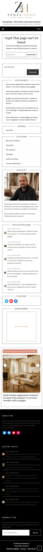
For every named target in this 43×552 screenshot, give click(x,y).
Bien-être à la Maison (13, 141)
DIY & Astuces (10, 150)
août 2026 (9, 130)
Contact (23, 549)
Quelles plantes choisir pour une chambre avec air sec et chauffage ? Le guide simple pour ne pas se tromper (22, 110)
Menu (39, 29)
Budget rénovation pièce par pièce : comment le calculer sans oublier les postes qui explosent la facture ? (21, 100)
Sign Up (35, 533)
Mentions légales (13, 549)
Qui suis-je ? (32, 549)
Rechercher (9, 67)
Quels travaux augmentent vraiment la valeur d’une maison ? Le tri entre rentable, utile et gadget (20, 398)
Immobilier (9, 154)
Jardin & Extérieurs (12, 159)
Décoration (10, 145)
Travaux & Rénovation (13, 163)
